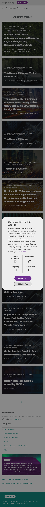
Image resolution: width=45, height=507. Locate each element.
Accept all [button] (22, 278)
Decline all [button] (23, 284)
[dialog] (22, 253)
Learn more (22, 252)
